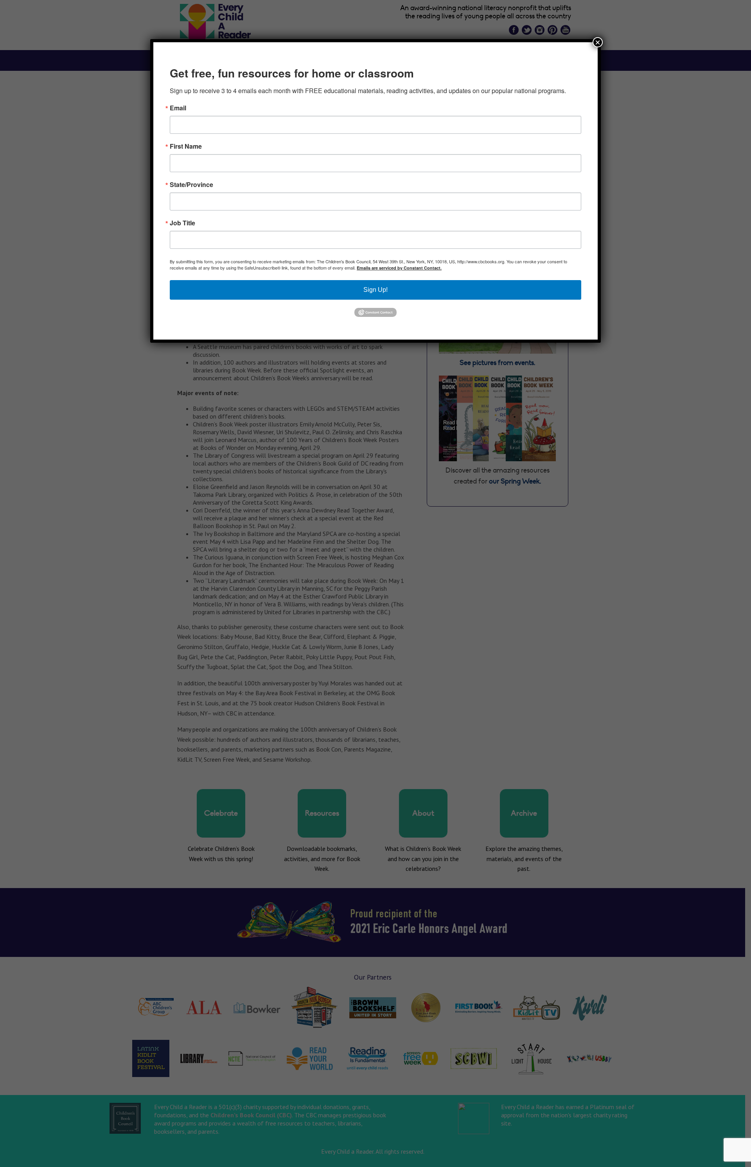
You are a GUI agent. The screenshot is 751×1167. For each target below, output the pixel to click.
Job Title (182, 223)
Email (178, 108)
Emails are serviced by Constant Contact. (399, 268)
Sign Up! (375, 289)
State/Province (191, 185)
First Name (186, 146)
